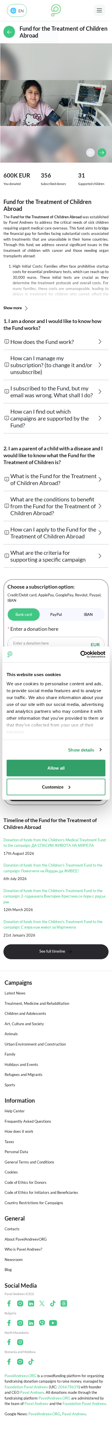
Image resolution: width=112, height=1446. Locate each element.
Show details (81, 749)
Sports (10, 1085)
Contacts (12, 1229)
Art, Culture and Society (24, 1023)
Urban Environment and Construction (35, 1044)
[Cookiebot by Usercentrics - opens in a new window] (80, 654)
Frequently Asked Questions (28, 1121)
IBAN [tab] (88, 614)
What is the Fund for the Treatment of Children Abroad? (53, 479)
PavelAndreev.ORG (20, 1375)
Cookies (11, 1172)
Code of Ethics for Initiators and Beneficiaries (41, 1192)
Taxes (9, 1141)
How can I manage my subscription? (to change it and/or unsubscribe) (51, 365)
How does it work (19, 1131)
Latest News (15, 993)
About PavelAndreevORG (26, 1239)
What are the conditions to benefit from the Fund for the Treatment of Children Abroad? (53, 506)
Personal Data (16, 1151)
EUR (95, 644)
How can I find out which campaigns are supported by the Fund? (49, 418)
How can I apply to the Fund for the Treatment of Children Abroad (53, 533)
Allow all (56, 768)
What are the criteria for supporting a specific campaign (48, 556)
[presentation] (90, 152)
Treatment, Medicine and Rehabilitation (37, 1003)
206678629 (68, 1387)
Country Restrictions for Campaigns (34, 1202)
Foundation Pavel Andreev (27, 1387)
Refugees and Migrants (24, 1074)
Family (10, 1054)
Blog (8, 1269)
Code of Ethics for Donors (26, 1182)
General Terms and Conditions (29, 1162)
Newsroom (14, 1259)
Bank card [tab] (24, 614)
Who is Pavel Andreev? (23, 1249)
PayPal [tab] (56, 614)
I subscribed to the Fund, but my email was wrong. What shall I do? (51, 391)
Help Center (15, 1111)
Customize (52, 786)
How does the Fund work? (42, 341)
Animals (11, 1034)
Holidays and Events (21, 1064)
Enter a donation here (31, 643)
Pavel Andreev (32, 1392)
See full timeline (52, 951)
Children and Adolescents (25, 1013)
